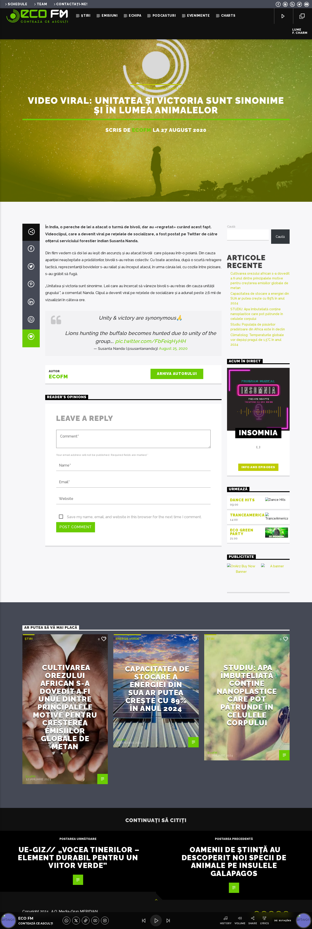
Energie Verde (127, 638)
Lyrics (264, 923)
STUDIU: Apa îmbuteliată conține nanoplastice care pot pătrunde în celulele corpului (256, 314)
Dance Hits (242, 500)
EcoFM (141, 130)
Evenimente (198, 15)
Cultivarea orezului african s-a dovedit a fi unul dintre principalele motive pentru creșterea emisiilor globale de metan (65, 707)
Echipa (135, 15)
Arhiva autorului (177, 374)
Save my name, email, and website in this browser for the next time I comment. (134, 517)
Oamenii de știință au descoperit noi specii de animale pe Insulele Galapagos (234, 861)
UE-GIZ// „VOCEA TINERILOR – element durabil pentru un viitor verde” (79, 857)
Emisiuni (110, 15)
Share (252, 923)
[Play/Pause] (156, 920)
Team (42, 4)
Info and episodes (258, 467)
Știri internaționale (162, 88)
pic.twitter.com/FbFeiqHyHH (150, 341)
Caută (231, 226)
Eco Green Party (241, 532)
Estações (285, 920)
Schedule (17, 4)
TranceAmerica (247, 515)
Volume (240, 923)
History (225, 923)
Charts (228, 15)
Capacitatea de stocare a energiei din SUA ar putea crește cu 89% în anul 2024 (259, 298)
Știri (85, 15)
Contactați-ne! (71, 4)
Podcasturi (164, 15)
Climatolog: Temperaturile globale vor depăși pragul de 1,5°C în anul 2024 (257, 339)
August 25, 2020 (173, 348)
